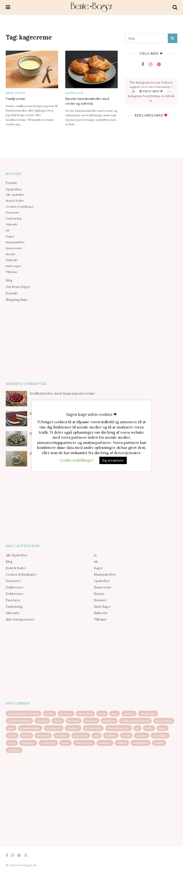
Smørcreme (14, 248)
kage (162, 728)
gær (11, 728)
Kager (10, 236)
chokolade (148, 713)
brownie (66, 713)
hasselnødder (30, 728)
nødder (141, 735)
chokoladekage (19, 721)
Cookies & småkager (20, 206)
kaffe (149, 728)
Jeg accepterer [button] (113, 460)
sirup (11, 743)
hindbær (73, 728)
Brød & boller (15, 200)
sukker (122, 743)
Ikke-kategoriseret (20, 619)
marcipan (81, 735)
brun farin (85, 713)
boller (49, 713)
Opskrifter (14, 189)
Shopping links (16, 300)
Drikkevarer (14, 587)
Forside (11, 183)
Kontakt (12, 293)
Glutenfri (11, 224)
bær (114, 713)
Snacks (10, 254)
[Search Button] (172, 38)
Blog (9, 280)
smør (65, 743)
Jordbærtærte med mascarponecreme (62, 393)
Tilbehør (11, 272)
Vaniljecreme (15, 99)
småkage (28, 743)
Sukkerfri (12, 260)
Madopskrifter (15, 242)
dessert (42, 721)
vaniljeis (14, 750)
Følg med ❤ (152, 91)
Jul (7, 230)
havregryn (53, 728)
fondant (73, 721)
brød (102, 713)
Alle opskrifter (15, 194)
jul (137, 728)
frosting (91, 721)
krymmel (43, 735)
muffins (111, 735)
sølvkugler (140, 743)
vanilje (159, 743)
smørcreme (84, 743)
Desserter (12, 212)
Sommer (100, 600)
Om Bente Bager (18, 287)
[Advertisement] (91, 341)
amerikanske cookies (23, 713)
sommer (105, 743)
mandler (62, 735)
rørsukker (160, 735)
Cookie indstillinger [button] (76, 460)
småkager (48, 743)
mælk (126, 735)
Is (95, 555)
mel (96, 735)
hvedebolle (93, 728)
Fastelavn (74, 93)
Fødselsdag (14, 218)
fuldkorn (109, 721)
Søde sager (15, 93)
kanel (12, 735)
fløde (58, 721)
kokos (26, 735)
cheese (129, 713)
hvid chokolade (118, 728)
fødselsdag (164, 721)
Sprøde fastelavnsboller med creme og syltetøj (87, 101)
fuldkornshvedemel (135, 721)
